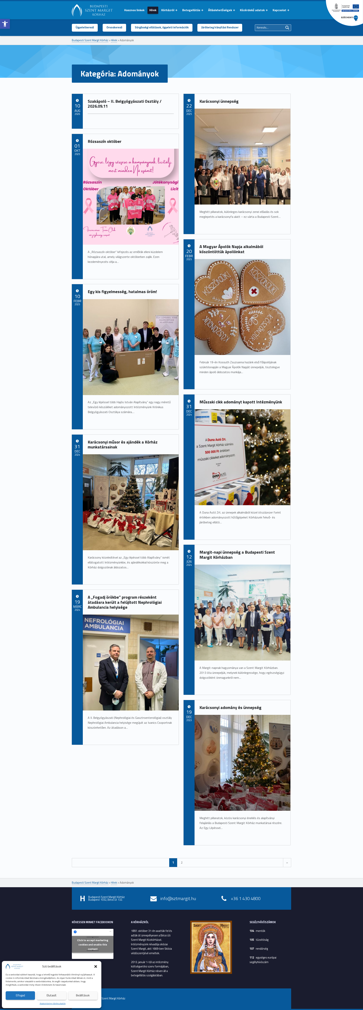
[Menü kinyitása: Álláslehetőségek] (234, 10)
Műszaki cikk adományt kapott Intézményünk (240, 401)
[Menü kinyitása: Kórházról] (176, 10)
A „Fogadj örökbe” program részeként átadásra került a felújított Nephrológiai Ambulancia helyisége (125, 602)
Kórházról (167, 10)
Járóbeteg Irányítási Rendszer (220, 27)
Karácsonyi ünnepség (219, 101)
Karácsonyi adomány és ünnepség (230, 707)
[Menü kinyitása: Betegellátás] (202, 10)
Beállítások (83, 995)
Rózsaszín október (104, 141)
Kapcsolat (279, 10)
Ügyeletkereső (85, 27)
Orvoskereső (114, 27)
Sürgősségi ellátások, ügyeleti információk (162, 27)
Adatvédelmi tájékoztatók (53, 1003)
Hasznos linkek (134, 10)
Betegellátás (191, 10)
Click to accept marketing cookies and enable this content (92, 944)
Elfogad (20, 995)
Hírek (152, 10)
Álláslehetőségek (220, 10)
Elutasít (52, 995)
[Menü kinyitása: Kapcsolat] (288, 10)
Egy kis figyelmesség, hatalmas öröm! (122, 291)
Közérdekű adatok (252, 10)
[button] (5, 24)
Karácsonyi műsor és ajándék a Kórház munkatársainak (122, 445)
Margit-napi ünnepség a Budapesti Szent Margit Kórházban (237, 555)
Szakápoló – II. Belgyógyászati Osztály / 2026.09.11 (124, 104)
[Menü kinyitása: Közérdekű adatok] (267, 10)
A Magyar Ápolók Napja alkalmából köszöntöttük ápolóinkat (231, 249)
